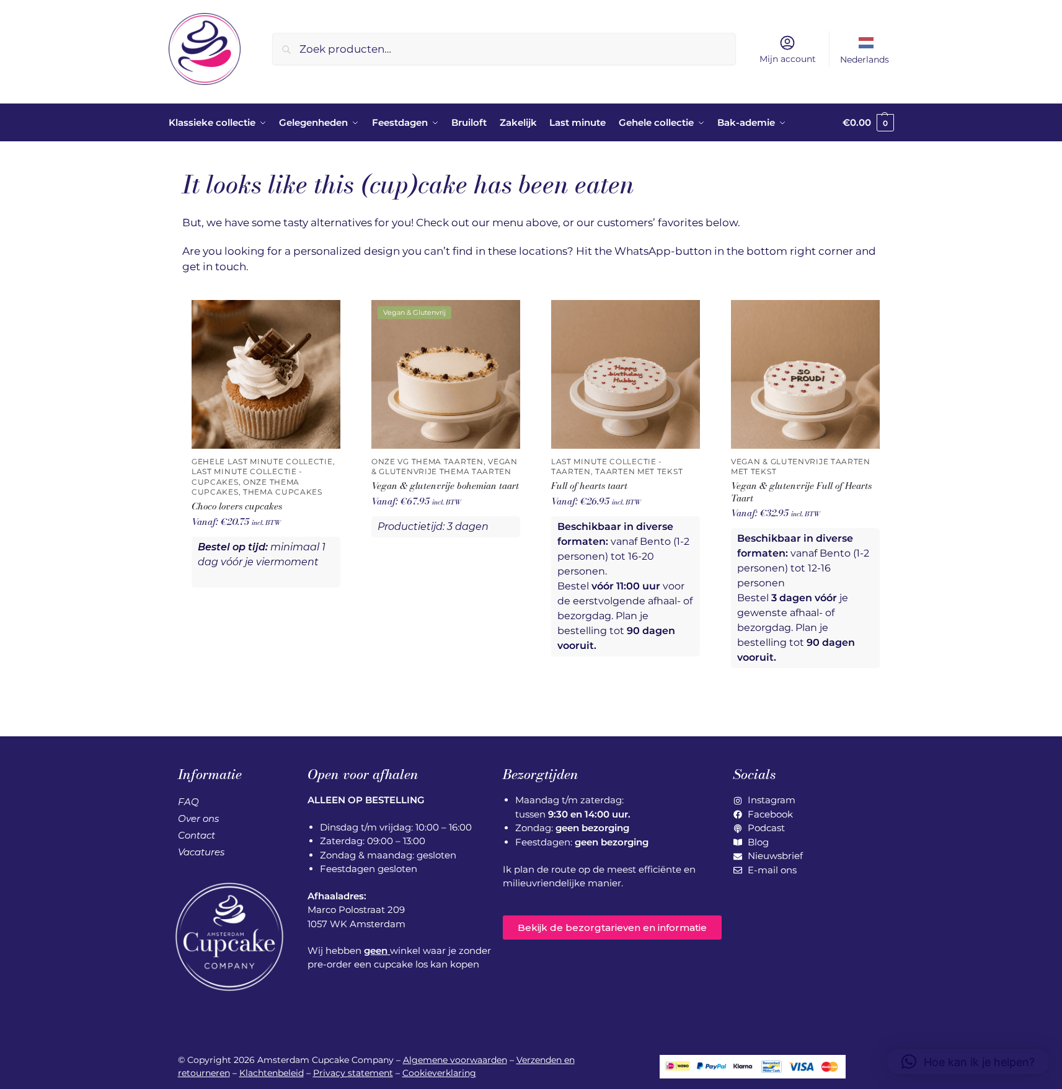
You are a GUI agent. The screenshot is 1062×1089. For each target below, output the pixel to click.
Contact (196, 835)
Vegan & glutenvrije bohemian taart (445, 486)
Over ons (198, 818)
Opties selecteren (266, 612)
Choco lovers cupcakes (237, 506)
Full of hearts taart (589, 486)
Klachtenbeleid (271, 1072)
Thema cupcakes (282, 492)
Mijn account (787, 58)
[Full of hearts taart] (625, 374)
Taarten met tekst (639, 471)
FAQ (188, 802)
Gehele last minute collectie (262, 461)
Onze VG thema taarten (427, 461)
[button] (868, 122)
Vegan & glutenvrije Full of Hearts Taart (801, 492)
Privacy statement (353, 1072)
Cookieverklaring (439, 1072)
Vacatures (201, 852)
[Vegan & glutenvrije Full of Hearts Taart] (805, 374)
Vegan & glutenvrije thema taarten (444, 466)
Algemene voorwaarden (455, 1059)
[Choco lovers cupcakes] (266, 374)
